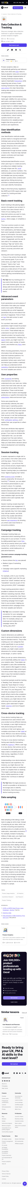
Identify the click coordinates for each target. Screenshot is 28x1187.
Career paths (5, 1098)
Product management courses (7, 1142)
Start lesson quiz (18, 7)
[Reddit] (16, 50)
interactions (18, 81)
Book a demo (18, 1123)
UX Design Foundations (5, 1148)
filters (20, 344)
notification (8, 420)
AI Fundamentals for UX (7, 1158)
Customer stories (19, 1121)
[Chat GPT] (2, 1081)
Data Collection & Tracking (14, 14)
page (17, 71)
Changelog (4, 1086)
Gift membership (19, 1141)
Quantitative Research (7, 896)
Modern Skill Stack (19, 1139)
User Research (19, 896)
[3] (26, 831)
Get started (14, 998)
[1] (8, 195)
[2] (8, 481)
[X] (20, 50)
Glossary (4, 1118)
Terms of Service (6, 1173)
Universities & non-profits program (6, 1128)
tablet (23, 731)
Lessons (4, 1104)
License (4, 1179)
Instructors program (7, 1123)
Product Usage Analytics (8, 893)
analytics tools (9, 477)
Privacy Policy (5, 1171)
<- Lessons (4, 14)
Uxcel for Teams (19, 1116)
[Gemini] (7, 1081)
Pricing (3, 1109)
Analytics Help (7, 913)
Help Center (5, 1088)
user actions (5, 88)
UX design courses (6, 1139)
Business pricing (19, 1118)
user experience (12, 520)
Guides (3, 1121)
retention (9, 706)
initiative (5, 571)
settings (15, 420)
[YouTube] (20, 1073)
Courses (4, 1096)
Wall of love (18, 1109)
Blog (3, 1116)
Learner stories (18, 1100)
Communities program (7, 1131)
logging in (11, 744)
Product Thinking (6, 900)
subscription (5, 397)
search (3, 340)
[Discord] (25, 1073)
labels (23, 660)
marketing (4, 367)
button (3, 219)
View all (24, 1012)
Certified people (19, 1104)
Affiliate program (19, 1143)
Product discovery (6, 1155)
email (19, 168)
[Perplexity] (9, 1081)
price (7, 328)
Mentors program (6, 1125)
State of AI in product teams (20, 1126)
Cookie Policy (5, 1176)
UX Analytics (20, 893)
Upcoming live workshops (18, 1097)
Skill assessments (6, 1107)
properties (8, 378)
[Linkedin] (12, 50)
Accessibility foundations (5, 1152)
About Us (4, 1083)
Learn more (14, 1002)
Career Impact (18, 1107)
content (20, 646)
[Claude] (5, 1081)
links (22, 541)
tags (4, 317)
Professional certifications (5, 1101)
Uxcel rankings (18, 1102)
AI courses (4, 1145)
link (16, 560)
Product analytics (6, 1161)
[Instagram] (17, 1073)
